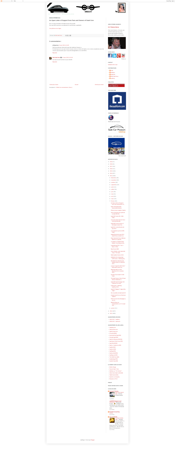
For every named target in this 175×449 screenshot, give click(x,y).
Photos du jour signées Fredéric (118, 210)
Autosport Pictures (113, 391)
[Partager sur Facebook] (70, 35)
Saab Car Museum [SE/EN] (115, 339)
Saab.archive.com (113, 329)
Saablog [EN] (112, 351)
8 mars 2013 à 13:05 (64, 45)
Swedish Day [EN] (113, 361)
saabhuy (113, 78)
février (113, 201)
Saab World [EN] (113, 343)
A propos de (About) (56, 14)
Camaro (111, 413)
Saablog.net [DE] (113, 355)
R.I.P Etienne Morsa (113, 27)
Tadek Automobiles (113, 375)
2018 (111, 164)
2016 (111, 168)
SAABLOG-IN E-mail (112, 64)
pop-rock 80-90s (113, 416)
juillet (112, 189)
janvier (113, 308)
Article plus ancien (99, 84)
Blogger (93, 440)
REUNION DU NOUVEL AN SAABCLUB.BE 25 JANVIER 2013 (118, 262)
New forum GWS (115, 249)
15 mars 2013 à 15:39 (67, 57)
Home (49, 14)
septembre (114, 184)
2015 (111, 171)
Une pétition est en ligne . (55, 28)
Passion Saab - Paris (114, 369)
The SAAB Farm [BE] (114, 357)
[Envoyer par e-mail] (66, 35)
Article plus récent (54, 84)
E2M (112, 70)
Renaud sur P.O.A (113, 378)
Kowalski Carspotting (114, 411)
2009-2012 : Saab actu (114, 321)
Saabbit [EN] (112, 347)
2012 (111, 311)
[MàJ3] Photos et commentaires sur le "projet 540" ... (118, 304)
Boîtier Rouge (112, 367)
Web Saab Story (58, 35)
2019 (111, 161)
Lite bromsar (112, 402)
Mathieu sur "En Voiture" (115, 371)
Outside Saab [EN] (113, 337)
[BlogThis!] (67, 35)
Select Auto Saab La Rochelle (116, 373)
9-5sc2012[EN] (113, 333)
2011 (111, 313)
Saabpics (113, 72)
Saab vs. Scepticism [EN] (115, 345)
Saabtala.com (112, 327)
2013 (111, 175)
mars (112, 198)
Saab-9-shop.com (113, 331)
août (112, 187)
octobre (113, 182)
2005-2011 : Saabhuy (114, 319)
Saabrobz (113, 74)
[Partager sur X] (69, 35)
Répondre (54, 52)
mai (112, 194)
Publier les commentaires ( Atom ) (64, 87)
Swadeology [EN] (113, 359)
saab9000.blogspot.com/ (115, 401)
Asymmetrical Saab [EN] (115, 335)
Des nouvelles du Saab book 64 (118, 293)
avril (112, 196)
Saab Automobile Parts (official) (68, 14)
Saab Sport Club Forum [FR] (116, 341)
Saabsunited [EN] (113, 353)
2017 (111, 166)
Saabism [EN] (112, 349)
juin (112, 191)
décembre (113, 177)
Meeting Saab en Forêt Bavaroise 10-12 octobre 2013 (117, 271)
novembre (113, 180)
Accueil (76, 84)
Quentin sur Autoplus (114, 377)
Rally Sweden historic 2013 (117, 255)
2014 (111, 173)
